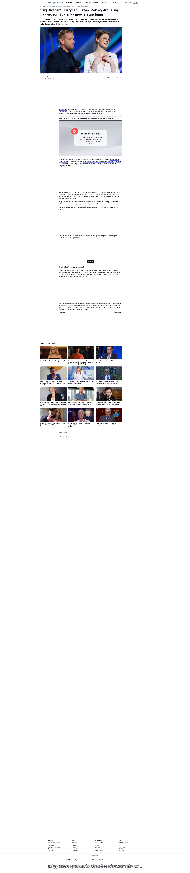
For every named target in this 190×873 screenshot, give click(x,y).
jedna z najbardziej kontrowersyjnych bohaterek (98, 161)
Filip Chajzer (121, 848)
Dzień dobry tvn (51, 845)
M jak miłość (74, 845)
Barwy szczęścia (75, 843)
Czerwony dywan (98, 2)
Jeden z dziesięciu (99, 842)
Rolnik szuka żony (51, 843)
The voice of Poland (99, 850)
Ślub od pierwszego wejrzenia (54, 847)
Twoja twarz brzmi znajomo (53, 848)
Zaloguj (135, 2)
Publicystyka (87, 2)
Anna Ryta (46, 77)
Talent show (77, 2)
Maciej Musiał (121, 850)
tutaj (76, 870)
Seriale (107, 2)
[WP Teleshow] (59, 2)
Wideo (114, 2)
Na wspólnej (74, 842)
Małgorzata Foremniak (123, 842)
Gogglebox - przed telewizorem (54, 842)
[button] (130, 2)
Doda (120, 845)
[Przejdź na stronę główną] (49, 3)
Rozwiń (90, 261)
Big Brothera (80, 270)
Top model (97, 845)
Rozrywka (69, 2)
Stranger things (75, 850)
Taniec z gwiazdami (52, 850)
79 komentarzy (111, 77)
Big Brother (63, 109)
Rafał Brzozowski (122, 843)
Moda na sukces (75, 848)
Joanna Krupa (122, 847)
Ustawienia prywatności (117, 860)
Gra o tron (74, 847)
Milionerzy (97, 843)
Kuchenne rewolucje (99, 848)
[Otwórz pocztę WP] (125, 2)
